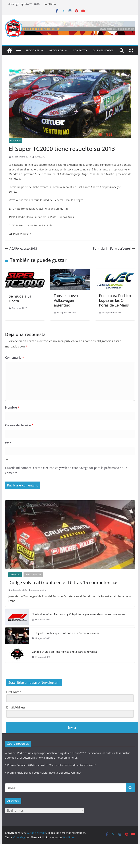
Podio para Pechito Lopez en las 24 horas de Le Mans (115, 300)
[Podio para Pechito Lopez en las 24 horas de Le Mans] (115, 271)
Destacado (15, 140)
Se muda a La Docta (20, 298)
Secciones (32, 50)
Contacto (80, 50)
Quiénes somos (103, 50)
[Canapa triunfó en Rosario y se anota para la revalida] (17, 654)
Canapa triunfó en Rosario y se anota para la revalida (64, 651)
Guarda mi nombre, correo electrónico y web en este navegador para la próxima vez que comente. (66, 470)
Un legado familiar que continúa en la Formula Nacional (66, 633)
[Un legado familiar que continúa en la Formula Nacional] (17, 635)
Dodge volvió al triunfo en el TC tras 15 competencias (63, 582)
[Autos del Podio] (9, 50)
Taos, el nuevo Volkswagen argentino (66, 300)
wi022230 (40, 156)
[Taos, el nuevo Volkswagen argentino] (70, 271)
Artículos (56, 50)
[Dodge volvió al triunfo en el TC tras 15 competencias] (70, 534)
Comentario (14, 358)
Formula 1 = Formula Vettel (112, 249)
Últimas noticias (33, 574)
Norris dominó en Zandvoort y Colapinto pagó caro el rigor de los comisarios (78, 614)
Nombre (12, 407)
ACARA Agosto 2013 (23, 249)
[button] (41, 50)
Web (8, 443)
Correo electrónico (19, 425)
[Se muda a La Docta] (25, 271)
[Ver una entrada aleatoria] (130, 50)
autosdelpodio (38, 589)
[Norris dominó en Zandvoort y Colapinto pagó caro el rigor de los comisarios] (17, 617)
